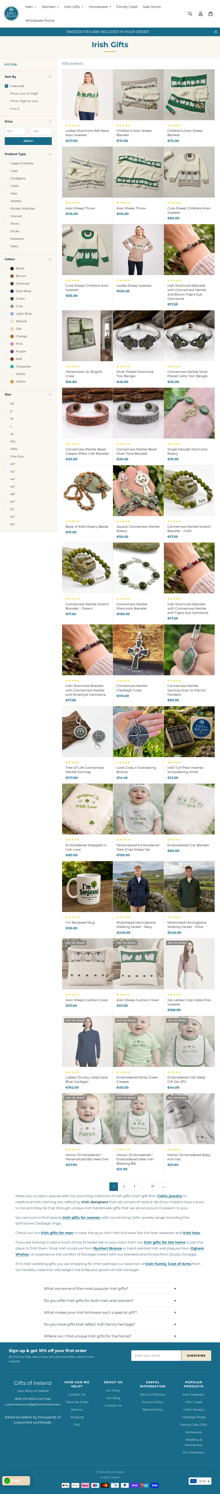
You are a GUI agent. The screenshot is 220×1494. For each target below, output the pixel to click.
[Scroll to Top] (212, 1470)
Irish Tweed (193, 1402)
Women (49, 7)
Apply (28, 141)
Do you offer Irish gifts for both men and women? (88, 1300)
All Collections (193, 1452)
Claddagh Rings (194, 1417)
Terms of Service (152, 1394)
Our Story (113, 1390)
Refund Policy (152, 1410)
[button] (210, 14)
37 (153, 1186)
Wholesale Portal (39, 21)
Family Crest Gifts (193, 1425)
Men (29, 7)
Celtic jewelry (169, 1196)
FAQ (77, 1425)
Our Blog (113, 1398)
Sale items (152, 7)
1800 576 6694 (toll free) (33, 1399)
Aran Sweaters (193, 1394)
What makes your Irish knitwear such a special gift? (90, 1312)
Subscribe (196, 1355)
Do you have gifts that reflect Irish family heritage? (89, 1324)
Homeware (98, 7)
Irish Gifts (72, 7)
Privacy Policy (152, 1402)
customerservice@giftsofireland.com (33, 1404)
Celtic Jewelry (193, 1410)
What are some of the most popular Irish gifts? (86, 1288)
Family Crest (127, 7)
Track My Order (77, 1402)
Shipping (77, 1417)
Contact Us (77, 1394)
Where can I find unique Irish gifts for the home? (87, 1336)
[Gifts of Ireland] (11, 14)
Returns (77, 1410)
